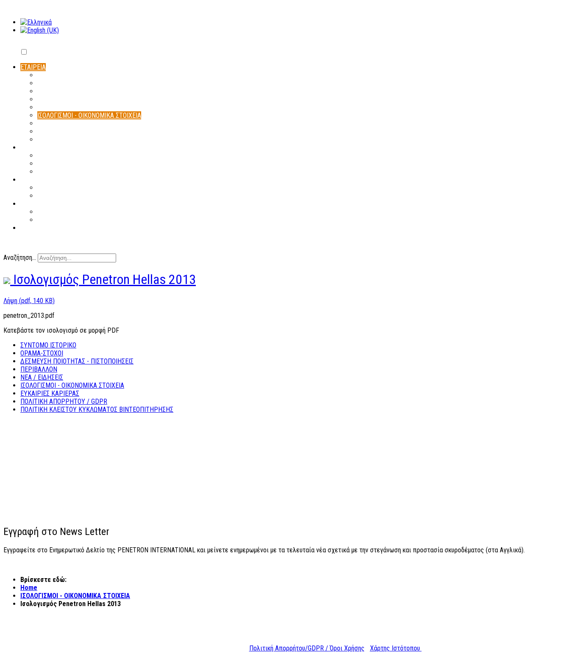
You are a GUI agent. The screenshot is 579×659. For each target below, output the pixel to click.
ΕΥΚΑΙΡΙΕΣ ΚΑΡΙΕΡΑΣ (49, 393)
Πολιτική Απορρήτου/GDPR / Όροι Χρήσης (307, 648)
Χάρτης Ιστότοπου (396, 648)
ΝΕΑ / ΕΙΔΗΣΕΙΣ (41, 377)
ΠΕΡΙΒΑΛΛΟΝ (38, 369)
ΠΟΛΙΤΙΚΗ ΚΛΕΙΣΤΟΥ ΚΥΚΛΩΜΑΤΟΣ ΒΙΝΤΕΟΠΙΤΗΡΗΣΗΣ (96, 409)
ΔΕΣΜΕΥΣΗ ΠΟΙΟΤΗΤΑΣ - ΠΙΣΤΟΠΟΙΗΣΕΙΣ (77, 361)
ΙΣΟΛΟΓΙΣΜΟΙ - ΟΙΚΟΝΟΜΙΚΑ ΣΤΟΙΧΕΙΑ (72, 385)
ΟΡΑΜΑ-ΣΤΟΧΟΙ (41, 353)
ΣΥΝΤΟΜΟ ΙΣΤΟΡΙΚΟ (48, 345)
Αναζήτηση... (19, 258)
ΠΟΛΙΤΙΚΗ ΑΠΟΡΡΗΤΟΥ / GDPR (63, 401)
